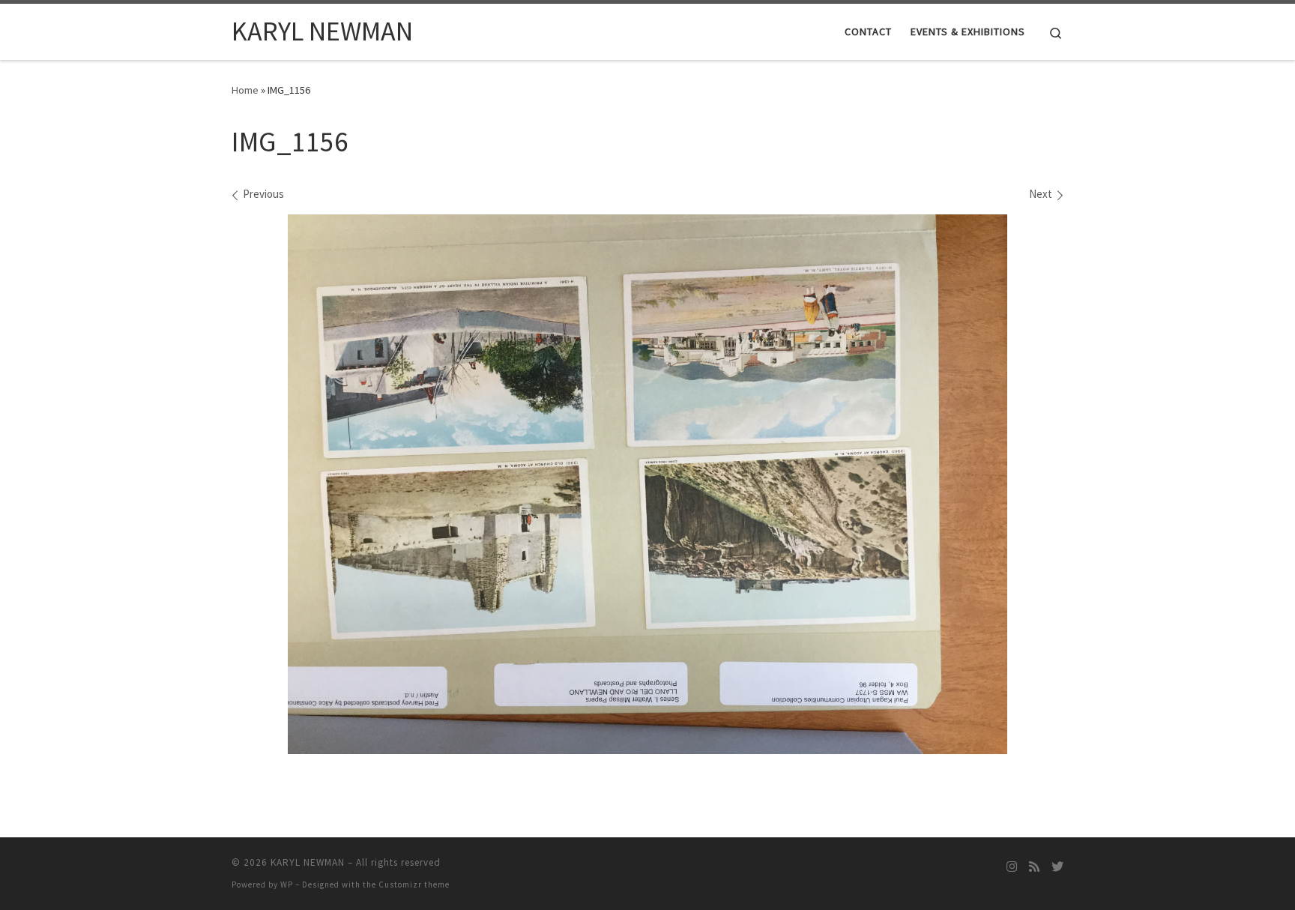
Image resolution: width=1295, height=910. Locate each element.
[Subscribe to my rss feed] (1034, 867)
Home (245, 90)
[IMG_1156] (647, 484)
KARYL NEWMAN (308, 862)
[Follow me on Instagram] (1011, 867)
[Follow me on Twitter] (1057, 867)
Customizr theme (414, 884)
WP (286, 884)
